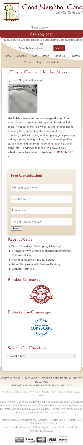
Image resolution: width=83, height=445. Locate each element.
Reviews (74, 55)
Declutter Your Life (22, 268)
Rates (45, 55)
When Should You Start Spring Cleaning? (36, 246)
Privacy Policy (56, 392)
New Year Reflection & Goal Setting (32, 259)
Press (27, 62)
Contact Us (52, 62)
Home (7, 55)
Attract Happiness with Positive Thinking (35, 264)
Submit (16, 228)
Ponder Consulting (57, 385)
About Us (59, 55)
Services (20, 55)
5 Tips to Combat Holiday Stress (38, 72)
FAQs (33, 55)
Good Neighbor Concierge (41, 11)
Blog (38, 62)
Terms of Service (74, 392)
